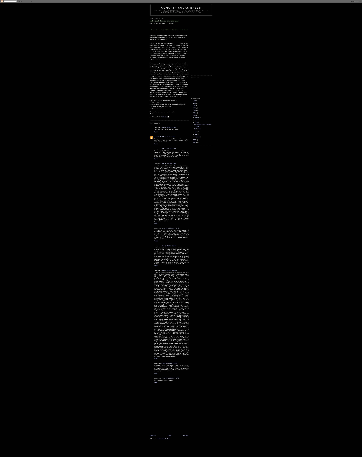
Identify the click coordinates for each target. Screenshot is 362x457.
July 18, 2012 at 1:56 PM (169, 163)
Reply (156, 132)
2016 (194, 108)
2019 (194, 100)
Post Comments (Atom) (164, 439)
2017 (194, 105)
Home (169, 435)
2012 (194, 115)
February (197, 137)
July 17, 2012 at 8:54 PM (169, 149)
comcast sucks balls (181, 7)
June (196, 122)
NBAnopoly (197, 129)
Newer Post (153, 435)
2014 (194, 113)
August (197, 117)
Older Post (186, 435)
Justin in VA (157, 136)
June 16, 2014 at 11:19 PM (169, 270)
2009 (194, 142)
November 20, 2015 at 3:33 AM (170, 378)
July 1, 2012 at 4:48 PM (168, 136)
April (196, 134)
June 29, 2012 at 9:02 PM (169, 127)
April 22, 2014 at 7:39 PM (169, 245)
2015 (194, 110)
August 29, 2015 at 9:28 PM (169, 363)
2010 (194, 140)
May (196, 132)
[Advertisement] (164, 421)
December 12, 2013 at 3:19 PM (170, 228)
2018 (194, 103)
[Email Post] (168, 116)
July (196, 120)
